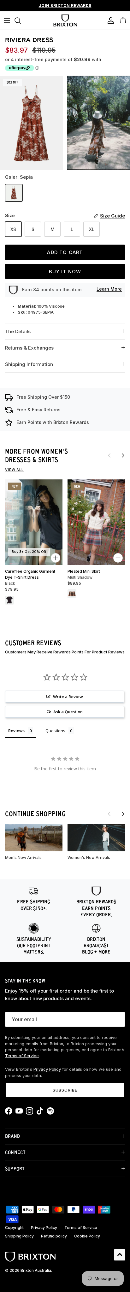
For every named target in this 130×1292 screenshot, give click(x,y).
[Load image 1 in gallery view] (31, 123)
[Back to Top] (119, 1254)
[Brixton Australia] (65, 20)
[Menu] (7, 20)
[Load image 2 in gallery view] (98, 123)
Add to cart (65, 252)
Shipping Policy (19, 1236)
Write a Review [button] (68, 696)
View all (14, 469)
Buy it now (65, 272)
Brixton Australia (36, 1270)
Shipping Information (29, 364)
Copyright (14, 1227)
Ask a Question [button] (68, 712)
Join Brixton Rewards (65, 5)
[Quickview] (55, 558)
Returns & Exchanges (29, 348)
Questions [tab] (55, 730)
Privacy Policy (47, 1069)
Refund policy (54, 1236)
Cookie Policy (87, 1236)
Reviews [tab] (16, 730)
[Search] (21, 20)
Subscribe (65, 1089)
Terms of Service (22, 1055)
